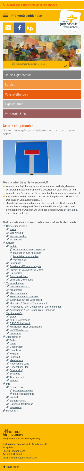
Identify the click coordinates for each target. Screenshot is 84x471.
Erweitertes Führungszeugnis (25, 266)
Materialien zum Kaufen (25, 256)
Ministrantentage (19, 293)
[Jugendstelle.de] (30, 28)
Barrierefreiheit (18, 400)
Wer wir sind (16, 233)
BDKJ (13, 316)
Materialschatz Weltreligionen (29, 249)
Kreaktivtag (16, 290)
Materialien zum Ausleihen (27, 253)
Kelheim (14, 353)
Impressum (15, 407)
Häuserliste (16, 273)
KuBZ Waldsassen (19, 330)
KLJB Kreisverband (20, 320)
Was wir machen (18, 236)
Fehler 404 (12, 410)
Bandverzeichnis (19, 276)
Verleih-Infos (20, 259)
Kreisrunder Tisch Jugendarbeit (26, 326)
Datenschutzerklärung (21, 404)
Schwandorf (16, 370)
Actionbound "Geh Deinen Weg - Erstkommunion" (36, 306)
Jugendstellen (13, 337)
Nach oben (12, 466)
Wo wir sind (16, 239)
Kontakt (14, 397)
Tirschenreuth (17, 377)
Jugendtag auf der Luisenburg (26, 300)
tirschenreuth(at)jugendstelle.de (20, 457)
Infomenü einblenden (26, 15)
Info (8, 384)
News (13, 229)
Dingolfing (15, 350)
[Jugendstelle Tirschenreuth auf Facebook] (19, 28)
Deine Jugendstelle (16, 226)
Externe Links (17, 387)
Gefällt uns (15, 333)
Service (10, 243)
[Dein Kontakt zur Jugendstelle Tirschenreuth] (8, 28)
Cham (13, 343)
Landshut (15, 357)
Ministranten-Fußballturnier (24, 296)
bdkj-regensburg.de (23, 393)
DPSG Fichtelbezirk (20, 323)
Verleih (13, 246)
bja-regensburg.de (23, 390)
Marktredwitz (16, 360)
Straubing (15, 373)
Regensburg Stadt (19, 367)
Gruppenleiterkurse (20, 286)
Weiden (14, 380)
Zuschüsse (15, 263)
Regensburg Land (19, 363)
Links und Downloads (21, 279)
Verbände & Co (14, 313)
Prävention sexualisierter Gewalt (27, 269)
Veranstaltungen (15, 283)
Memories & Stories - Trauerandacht (29, 303)
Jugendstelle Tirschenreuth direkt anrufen (31, 4)
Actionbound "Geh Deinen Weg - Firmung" (32, 310)
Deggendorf (16, 347)
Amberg (14, 340)
